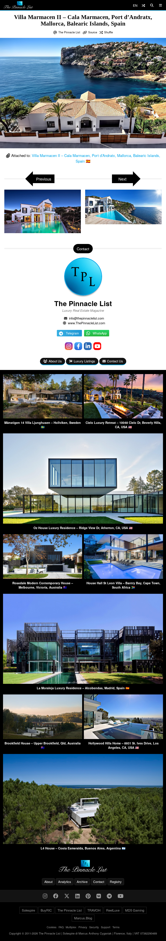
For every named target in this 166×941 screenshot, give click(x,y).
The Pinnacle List (69, 32)
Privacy (82, 927)
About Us (55, 361)
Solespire (28, 910)
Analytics (64, 881)
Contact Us (115, 361)
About (48, 881)
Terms (116, 927)
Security (94, 927)
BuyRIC (46, 910)
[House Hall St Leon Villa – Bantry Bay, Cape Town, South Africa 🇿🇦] (123, 577)
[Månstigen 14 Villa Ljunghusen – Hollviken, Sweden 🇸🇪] (42, 417)
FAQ (61, 927)
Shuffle (108, 32)
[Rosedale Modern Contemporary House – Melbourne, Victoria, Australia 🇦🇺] (42, 577)
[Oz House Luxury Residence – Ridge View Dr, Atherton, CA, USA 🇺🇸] (83, 522)
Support (105, 927)
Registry (116, 881)
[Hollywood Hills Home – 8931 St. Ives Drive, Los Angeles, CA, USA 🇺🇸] (123, 737)
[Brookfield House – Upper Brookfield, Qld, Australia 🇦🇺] (42, 737)
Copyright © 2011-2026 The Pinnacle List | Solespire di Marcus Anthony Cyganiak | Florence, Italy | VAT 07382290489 (83, 933)
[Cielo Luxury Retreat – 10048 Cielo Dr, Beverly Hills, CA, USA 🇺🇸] (123, 417)
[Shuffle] (143, 5)
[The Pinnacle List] (83, 866)
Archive (82, 881)
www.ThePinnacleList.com (86, 323)
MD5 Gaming (134, 910)
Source (92, 32)
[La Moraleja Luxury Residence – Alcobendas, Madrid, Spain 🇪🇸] (83, 682)
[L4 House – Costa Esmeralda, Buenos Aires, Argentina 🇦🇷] (83, 842)
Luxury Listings (84, 361)
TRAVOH (94, 910)
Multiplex (71, 927)
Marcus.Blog (83, 918)
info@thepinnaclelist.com (86, 318)
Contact (98, 881)
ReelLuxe (113, 910)
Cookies (51, 927)
